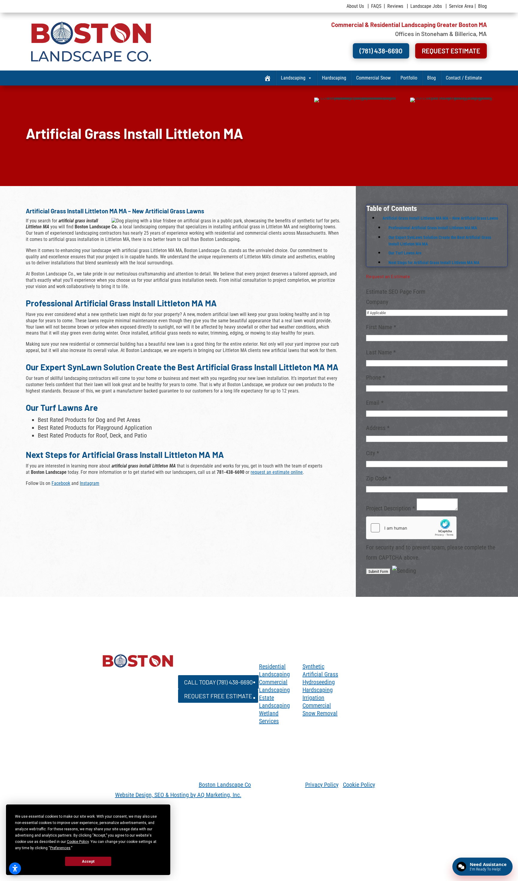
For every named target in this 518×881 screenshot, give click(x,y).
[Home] (267, 78)
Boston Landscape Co (225, 784)
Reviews (395, 6)
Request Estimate (461, 49)
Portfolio (408, 78)
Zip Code (378, 478)
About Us (355, 6)
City (372, 453)
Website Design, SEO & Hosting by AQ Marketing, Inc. (178, 794)
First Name (381, 327)
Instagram (89, 483)
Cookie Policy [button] (78, 842)
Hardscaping (334, 78)
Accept (88, 861)
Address (378, 427)
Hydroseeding (318, 682)
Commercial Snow (373, 78)
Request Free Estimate (205, 691)
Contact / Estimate (464, 78)
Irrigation (313, 697)
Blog (482, 6)
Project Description (390, 508)
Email (375, 402)
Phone (375, 377)
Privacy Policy (321, 784)
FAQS (376, 6)
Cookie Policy (359, 784)
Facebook (61, 483)
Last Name (381, 352)
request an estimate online (277, 472)
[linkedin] (370, 668)
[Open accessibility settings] (15, 868)
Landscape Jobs (426, 6)
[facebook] (346, 668)
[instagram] (358, 668)
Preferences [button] (60, 848)
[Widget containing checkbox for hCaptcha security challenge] (411, 527)
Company (377, 301)
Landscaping (293, 78)
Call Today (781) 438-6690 (206, 680)
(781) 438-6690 (410, 49)
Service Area (461, 6)
